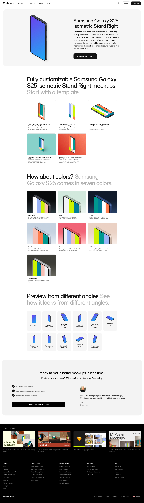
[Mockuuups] (8, 3)
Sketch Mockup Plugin (37, 469)
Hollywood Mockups (92, 469)
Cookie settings (97, 496)
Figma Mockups (63, 469)
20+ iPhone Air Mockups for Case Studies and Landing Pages (19, 450)
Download (6, 469)
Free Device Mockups (65, 472)
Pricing (40, 3)
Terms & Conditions (111, 496)
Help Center (117, 466)
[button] (21, 3)
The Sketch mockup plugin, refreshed (84, 450)
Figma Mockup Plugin (37, 466)
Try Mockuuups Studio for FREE (38, 404)
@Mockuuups (84, 398)
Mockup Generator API (9, 472)
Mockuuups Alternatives (93, 472)
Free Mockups (91, 466)
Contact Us (117, 475)
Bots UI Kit (90, 475)
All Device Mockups (64, 466)
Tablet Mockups (63, 480)
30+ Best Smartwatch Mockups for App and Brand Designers (53, 450)
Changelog (6, 486)
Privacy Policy (125, 496)
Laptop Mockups (64, 483)
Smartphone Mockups (65, 475)
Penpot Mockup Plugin (37, 472)
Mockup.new (34, 480)
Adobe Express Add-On (38, 475)
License (116, 472)
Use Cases (6, 477)
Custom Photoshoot (8, 475)
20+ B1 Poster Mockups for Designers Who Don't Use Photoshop (124, 450)
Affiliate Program (8, 483)
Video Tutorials (118, 469)
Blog (4, 488)
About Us (5, 480)
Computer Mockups (64, 477)
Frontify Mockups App (37, 477)
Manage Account (119, 477)
